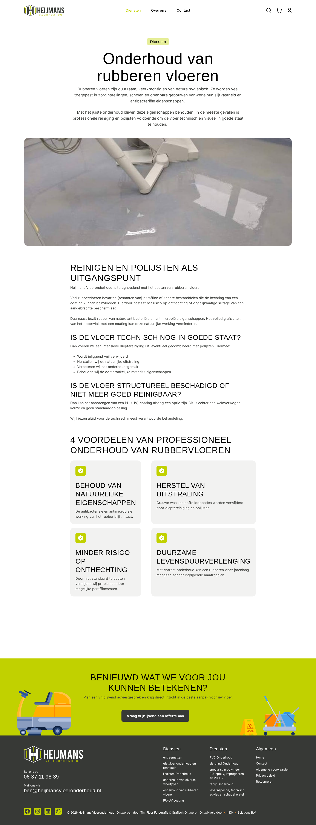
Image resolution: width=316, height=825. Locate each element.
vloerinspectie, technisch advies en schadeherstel (227, 792)
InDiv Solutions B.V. (240, 812)
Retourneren (264, 781)
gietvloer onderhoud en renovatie (179, 765)
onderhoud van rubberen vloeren (180, 792)
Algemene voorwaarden (272, 769)
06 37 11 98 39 (41, 777)
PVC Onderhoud (221, 757)
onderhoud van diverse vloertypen (179, 782)
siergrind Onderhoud (224, 763)
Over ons (158, 10)
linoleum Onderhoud (177, 774)
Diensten (133, 10)
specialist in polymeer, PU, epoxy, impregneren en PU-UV (227, 774)
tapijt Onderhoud (221, 784)
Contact (183, 10)
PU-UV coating (173, 800)
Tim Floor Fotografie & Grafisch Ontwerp (168, 812)
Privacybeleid (265, 775)
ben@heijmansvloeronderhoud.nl (62, 790)
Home (260, 757)
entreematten (172, 757)
